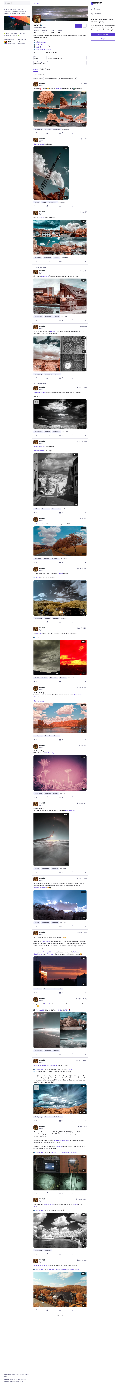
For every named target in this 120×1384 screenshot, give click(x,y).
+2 (75, 78)
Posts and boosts (39, 75)
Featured (47, 69)
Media (42, 69)
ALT (57, 106)
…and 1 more (64, 316)
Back (37, 3)
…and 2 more (64, 257)
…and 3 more (65, 129)
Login (103, 39)
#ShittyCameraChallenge (50, 78)
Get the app (17, 1379)
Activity (35, 69)
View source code (14, 1381)
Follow (78, 26)
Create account (103, 34)
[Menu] (85, 26)
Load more (60, 1315)
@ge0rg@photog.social (39, 27)
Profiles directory (19, 1374)
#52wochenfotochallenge (66, 78)
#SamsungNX (38, 78)
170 (43, 32)
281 (34, 32)
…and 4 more (61, 202)
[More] (85, 133)
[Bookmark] (73, 133)
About (13, 1374)
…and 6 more (65, 431)
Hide (83, 93)
